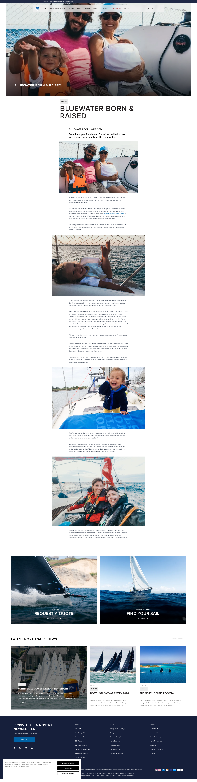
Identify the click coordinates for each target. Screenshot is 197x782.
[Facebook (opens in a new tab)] (15, 748)
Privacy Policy (126, 769)
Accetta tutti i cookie (68, 763)
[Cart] (160, 9)
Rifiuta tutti (68, 768)
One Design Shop (81, 733)
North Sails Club (115, 741)
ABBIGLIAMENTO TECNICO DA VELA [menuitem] (61, 9)
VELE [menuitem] (44, 9)
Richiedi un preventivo (82, 749)
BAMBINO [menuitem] (96, 9)
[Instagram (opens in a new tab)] (20, 748)
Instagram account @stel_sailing (113, 214)
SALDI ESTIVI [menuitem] (116, 9)
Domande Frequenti (156, 749)
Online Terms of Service (115, 769)
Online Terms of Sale (102, 769)
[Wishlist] (156, 9)
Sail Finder (78, 729)
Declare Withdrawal (116, 753)
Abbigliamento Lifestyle (117, 729)
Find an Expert (80, 757)
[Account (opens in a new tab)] (152, 9)
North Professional (156, 741)
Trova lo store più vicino (118, 737)
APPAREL (113, 724)
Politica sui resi (115, 745)
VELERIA (78, 724)
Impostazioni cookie (68, 773)
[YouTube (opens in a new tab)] (32, 748)
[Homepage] (37, 9)
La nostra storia (155, 729)
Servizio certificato (81, 737)
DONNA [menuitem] (87, 9)
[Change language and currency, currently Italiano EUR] (147, 9)
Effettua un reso (115, 749)
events (64, 101)
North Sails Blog (155, 737)
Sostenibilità (154, 733)
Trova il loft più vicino (82, 753)
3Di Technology (80, 741)
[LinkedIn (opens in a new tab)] (26, 748)
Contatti (152, 753)
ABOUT (152, 724)
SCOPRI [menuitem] (105, 9)
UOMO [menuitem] (79, 9)
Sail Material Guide (81, 745)
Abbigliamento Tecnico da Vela (120, 733)
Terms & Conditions (90, 769)
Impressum (153, 745)
